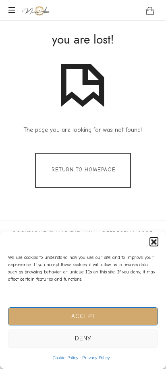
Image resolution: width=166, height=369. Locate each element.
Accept (83, 316)
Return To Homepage (84, 170)
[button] (154, 242)
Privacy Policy (96, 358)
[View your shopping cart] (149, 10)
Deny (83, 338)
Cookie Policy (65, 358)
